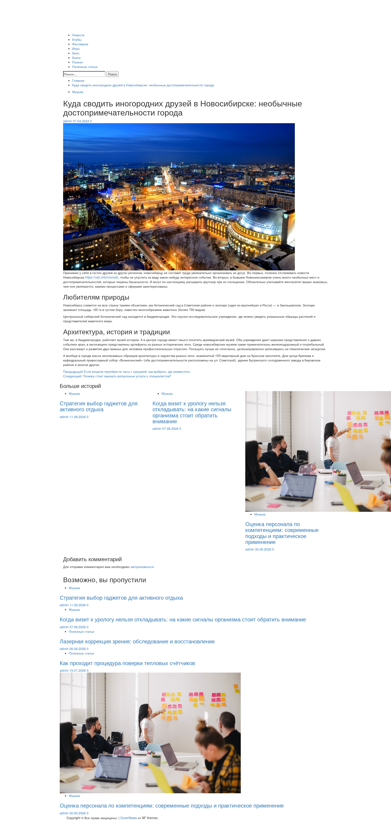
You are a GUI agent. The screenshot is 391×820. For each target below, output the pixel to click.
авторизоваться (142, 566)
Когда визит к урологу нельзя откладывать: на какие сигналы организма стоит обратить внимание (192, 412)
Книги (76, 57)
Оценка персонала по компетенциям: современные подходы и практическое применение (282, 533)
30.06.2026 (263, 549)
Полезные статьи (85, 66)
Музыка (77, 91)
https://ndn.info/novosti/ (101, 277)
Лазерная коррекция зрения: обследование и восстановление (137, 641)
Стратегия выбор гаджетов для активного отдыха (99, 406)
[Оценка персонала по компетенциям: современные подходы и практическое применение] (150, 732)
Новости (78, 35)
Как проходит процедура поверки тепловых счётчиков (127, 663)
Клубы (76, 39)
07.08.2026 (170, 428)
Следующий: (117, 376)
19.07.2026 (78, 670)
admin (68, 121)
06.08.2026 (78, 648)
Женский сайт (73, 28)
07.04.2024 (81, 121)
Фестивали (80, 44)
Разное (77, 62)
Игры (76, 48)
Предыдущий (126, 371)
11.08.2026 (78, 416)
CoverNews (128, 817)
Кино (75, 53)
